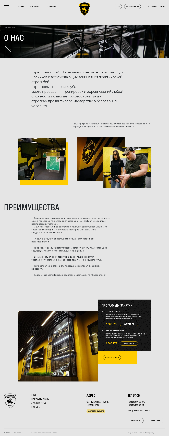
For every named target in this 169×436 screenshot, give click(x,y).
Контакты (35, 407)
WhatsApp (155, 420)
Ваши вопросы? (132, 6)
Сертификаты (50, 6)
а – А (118, 6)
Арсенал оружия (38, 403)
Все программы (112, 357)
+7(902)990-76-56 (136, 405)
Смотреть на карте (96, 411)
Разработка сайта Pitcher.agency (141, 433)
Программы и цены (40, 399)
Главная (7, 28)
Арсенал (21, 6)
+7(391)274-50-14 (136, 402)
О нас (33, 395)
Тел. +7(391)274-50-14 (156, 6)
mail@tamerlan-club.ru (139, 410)
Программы (34, 6)
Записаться (129, 324)
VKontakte (135, 420)
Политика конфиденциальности (44, 433)
